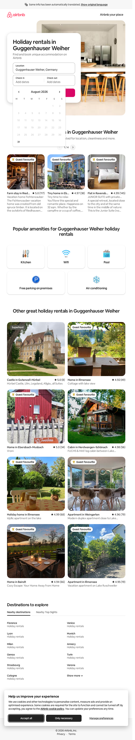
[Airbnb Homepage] (16, 14)
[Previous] (60, 147)
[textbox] (28, 82)
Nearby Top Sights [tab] (46, 612)
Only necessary (64, 718)
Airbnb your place (111, 14)
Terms (72, 734)
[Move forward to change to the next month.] (59, 92)
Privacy (61, 734)
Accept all (26, 718)
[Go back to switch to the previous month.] (19, 92)
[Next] (73, 147)
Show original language (94, 4)
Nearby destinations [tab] (18, 612)
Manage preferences (101, 718)
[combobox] (44, 70)
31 (18, 141)
